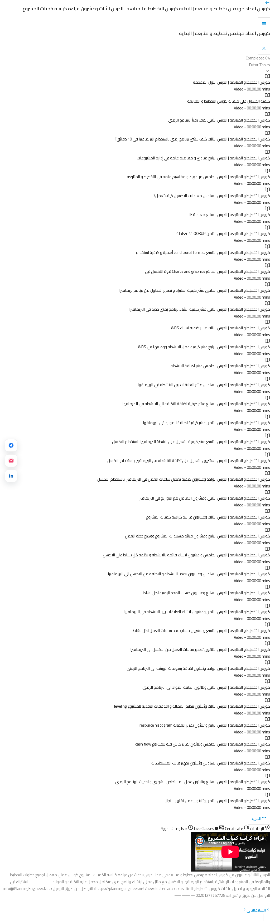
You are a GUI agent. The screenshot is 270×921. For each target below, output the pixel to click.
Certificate (218, 828)
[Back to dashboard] (267, 4)
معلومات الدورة (174, 828)
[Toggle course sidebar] (264, 23)
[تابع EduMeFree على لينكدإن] (11, 476)
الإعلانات (257, 828)
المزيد (256, 818)
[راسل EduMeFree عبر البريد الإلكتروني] (11, 460)
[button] (135, 68)
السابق (260, 910)
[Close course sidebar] (264, 48)
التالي (251, 910)
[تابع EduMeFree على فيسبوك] (11, 445)
